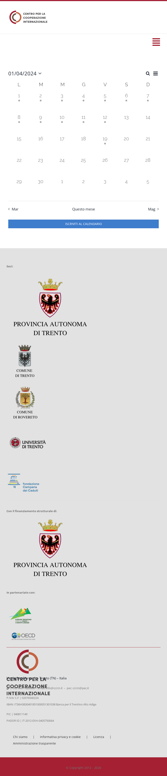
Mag (151, 209)
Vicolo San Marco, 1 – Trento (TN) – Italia (37, 678)
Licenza (98, 737)
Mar (15, 209)
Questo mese (83, 209)
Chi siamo (20, 737)
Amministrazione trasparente (34, 743)
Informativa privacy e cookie (60, 737)
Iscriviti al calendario (83, 223)
